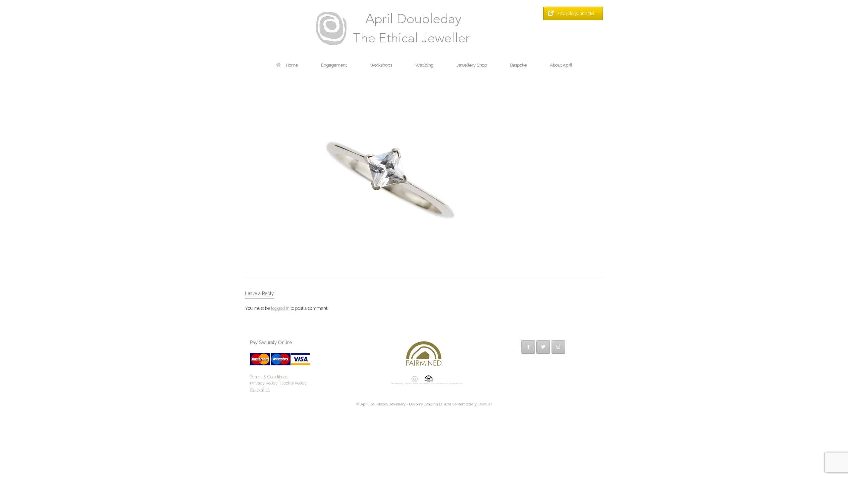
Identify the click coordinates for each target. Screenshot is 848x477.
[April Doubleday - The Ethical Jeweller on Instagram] (558, 347)
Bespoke (518, 65)
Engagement (334, 65)
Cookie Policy (294, 383)
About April (561, 65)
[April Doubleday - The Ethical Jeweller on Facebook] (528, 347)
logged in (280, 308)
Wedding (424, 65)
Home (292, 65)
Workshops (381, 65)
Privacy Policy (264, 383)
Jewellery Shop (472, 65)
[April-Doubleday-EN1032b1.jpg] (386, 260)
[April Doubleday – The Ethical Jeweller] (424, 28)
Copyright (260, 389)
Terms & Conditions (269, 376)
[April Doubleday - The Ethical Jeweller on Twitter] (543, 347)
